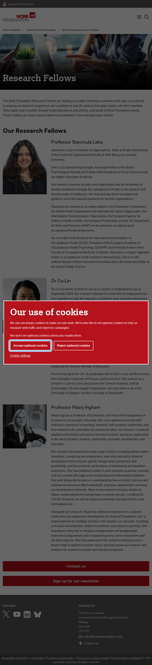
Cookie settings (20, 355)
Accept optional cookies (30, 345)
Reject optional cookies (73, 345)
